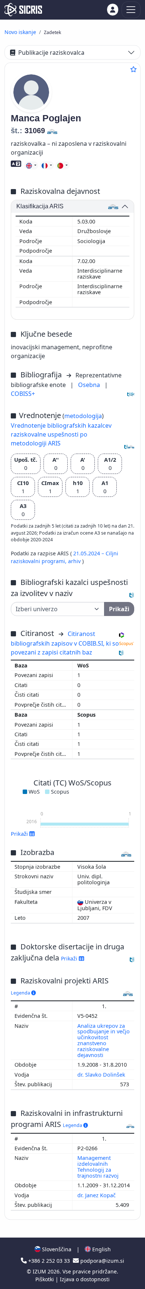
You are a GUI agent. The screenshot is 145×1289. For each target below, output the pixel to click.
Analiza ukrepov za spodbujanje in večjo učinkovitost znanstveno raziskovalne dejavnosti (103, 1040)
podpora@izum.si (101, 1260)
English (101, 1249)
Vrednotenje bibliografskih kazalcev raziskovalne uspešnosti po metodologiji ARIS (61, 434)
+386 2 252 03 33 (49, 1260)
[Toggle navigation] (131, 9)
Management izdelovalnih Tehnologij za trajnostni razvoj (98, 1166)
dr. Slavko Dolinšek (102, 1074)
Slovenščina (56, 1249)
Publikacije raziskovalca (51, 52)
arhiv (75, 561)
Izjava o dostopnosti (85, 1279)
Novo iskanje (20, 32)
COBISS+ (23, 394)
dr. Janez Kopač (97, 1195)
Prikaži (70, 958)
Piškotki (45, 1279)
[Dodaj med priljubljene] (133, 69)
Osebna (90, 385)
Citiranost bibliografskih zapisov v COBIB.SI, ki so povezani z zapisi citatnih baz (65, 643)
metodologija (83, 416)
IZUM (40, 1271)
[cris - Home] (23, 9)
